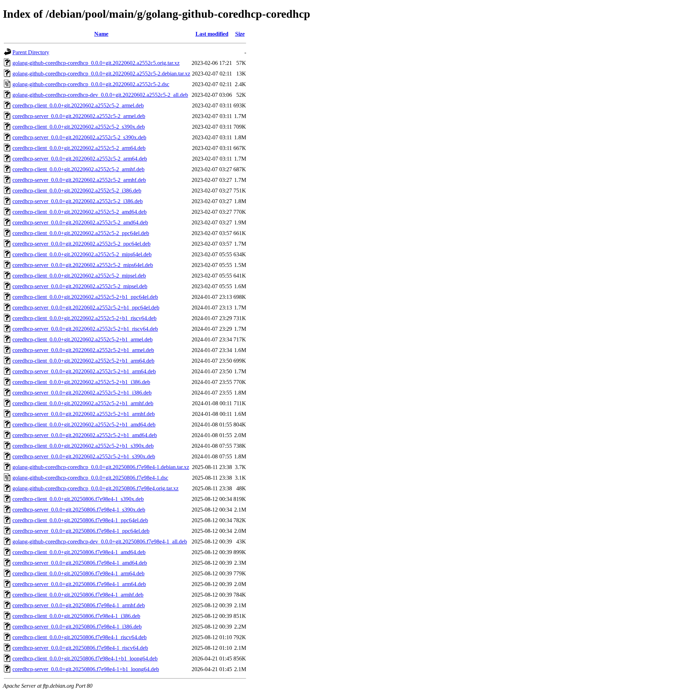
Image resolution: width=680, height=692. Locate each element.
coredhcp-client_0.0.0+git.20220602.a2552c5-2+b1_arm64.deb (83, 361)
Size (240, 34)
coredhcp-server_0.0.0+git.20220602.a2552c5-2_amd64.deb (80, 222)
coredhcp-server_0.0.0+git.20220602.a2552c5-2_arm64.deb (79, 159)
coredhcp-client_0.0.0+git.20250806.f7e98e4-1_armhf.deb (77, 595)
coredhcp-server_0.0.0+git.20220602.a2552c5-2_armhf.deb (79, 180)
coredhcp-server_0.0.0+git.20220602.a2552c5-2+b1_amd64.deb (84, 435)
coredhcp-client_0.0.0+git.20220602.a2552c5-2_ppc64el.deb (80, 233)
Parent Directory (30, 52)
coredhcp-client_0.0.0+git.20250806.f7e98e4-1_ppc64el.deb (80, 520)
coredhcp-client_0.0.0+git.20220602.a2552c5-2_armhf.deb (78, 169)
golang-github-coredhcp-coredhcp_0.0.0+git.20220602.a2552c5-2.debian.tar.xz (101, 74)
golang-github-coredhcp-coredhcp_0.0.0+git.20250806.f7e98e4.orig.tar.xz (95, 488)
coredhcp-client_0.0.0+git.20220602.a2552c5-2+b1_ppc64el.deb (85, 297)
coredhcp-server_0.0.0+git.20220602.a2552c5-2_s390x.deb (79, 137)
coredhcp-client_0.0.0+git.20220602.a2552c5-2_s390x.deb (78, 127)
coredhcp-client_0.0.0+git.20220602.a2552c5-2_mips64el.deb (82, 254)
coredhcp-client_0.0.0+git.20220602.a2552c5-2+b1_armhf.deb (82, 403)
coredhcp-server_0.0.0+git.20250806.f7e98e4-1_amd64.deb (79, 563)
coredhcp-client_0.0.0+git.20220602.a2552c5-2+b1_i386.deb (81, 382)
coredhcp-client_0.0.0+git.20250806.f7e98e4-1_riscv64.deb (79, 637)
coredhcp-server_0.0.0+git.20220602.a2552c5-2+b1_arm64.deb (84, 371)
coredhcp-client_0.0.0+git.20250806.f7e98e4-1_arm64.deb (78, 573)
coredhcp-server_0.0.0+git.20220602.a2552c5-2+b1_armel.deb (83, 350)
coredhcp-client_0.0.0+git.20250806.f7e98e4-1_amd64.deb (79, 552)
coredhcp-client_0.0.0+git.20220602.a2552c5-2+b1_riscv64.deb (84, 318)
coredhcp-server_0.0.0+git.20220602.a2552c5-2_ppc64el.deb (81, 244)
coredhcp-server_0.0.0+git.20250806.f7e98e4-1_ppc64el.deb (80, 531)
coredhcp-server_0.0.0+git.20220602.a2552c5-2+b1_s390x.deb (83, 456)
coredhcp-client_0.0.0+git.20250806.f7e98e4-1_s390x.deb (78, 499)
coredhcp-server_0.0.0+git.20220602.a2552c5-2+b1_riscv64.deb (85, 329)
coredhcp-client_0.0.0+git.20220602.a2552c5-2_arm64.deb (79, 148)
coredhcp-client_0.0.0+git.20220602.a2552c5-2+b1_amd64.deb (83, 425)
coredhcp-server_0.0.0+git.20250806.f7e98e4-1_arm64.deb (79, 584)
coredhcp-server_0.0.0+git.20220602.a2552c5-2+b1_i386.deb (82, 393)
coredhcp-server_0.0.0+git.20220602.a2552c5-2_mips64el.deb (82, 265)
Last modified (212, 34)
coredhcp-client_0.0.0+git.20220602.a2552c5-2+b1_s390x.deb (83, 446)
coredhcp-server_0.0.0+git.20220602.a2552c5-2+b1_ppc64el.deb (85, 308)
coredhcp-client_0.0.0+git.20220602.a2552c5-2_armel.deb (78, 105)
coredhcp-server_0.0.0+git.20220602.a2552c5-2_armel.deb (78, 116)
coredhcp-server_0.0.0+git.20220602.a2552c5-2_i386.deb (77, 201)
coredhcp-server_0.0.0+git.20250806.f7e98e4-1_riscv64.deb (80, 648)
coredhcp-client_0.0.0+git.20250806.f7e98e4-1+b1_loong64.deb (85, 658)
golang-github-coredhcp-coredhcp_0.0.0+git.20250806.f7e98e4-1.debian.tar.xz (100, 467)
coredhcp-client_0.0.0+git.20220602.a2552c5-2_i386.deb (76, 191)
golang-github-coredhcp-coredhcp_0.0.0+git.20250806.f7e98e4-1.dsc (90, 478)
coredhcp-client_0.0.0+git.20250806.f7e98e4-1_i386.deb (76, 616)
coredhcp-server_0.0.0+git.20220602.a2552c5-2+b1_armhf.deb (83, 414)
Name (101, 34)
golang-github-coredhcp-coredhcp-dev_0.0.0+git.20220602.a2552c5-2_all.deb (100, 95)
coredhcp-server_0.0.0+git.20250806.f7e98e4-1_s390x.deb (78, 510)
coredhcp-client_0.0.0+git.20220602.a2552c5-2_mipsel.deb (79, 276)
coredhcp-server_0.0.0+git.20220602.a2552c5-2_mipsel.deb (79, 286)
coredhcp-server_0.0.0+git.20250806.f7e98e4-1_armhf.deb (78, 605)
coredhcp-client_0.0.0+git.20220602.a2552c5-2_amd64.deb (79, 212)
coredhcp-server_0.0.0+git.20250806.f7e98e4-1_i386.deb (77, 627)
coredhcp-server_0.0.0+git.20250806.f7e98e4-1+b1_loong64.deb (85, 669)
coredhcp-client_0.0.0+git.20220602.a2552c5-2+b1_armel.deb (82, 339)
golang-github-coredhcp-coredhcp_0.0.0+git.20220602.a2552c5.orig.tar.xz (96, 63)
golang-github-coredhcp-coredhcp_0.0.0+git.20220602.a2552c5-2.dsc (90, 84)
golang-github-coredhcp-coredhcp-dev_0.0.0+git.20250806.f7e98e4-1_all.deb (99, 541)
